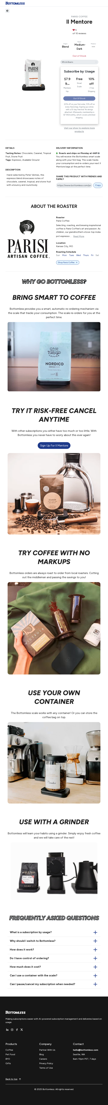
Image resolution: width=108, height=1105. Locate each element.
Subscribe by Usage (79, 71)
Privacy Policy (46, 1063)
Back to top (11, 1079)
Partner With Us (47, 1050)
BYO (7, 1059)
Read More (78, 236)
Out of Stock (79, 98)
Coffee (9, 1050)
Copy (98, 185)
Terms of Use (46, 1068)
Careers (43, 1059)
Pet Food (10, 1054)
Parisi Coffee (79, 16)
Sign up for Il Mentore (54, 445)
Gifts (8, 1063)
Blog (41, 1054)
